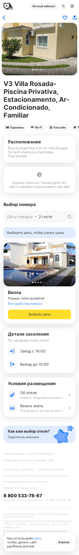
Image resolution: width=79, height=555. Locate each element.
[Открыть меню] (72, 6)
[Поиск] (63, 6)
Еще (51, 460)
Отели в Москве (14, 453)
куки (37, 538)
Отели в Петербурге (41, 453)
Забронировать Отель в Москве (25, 460)
